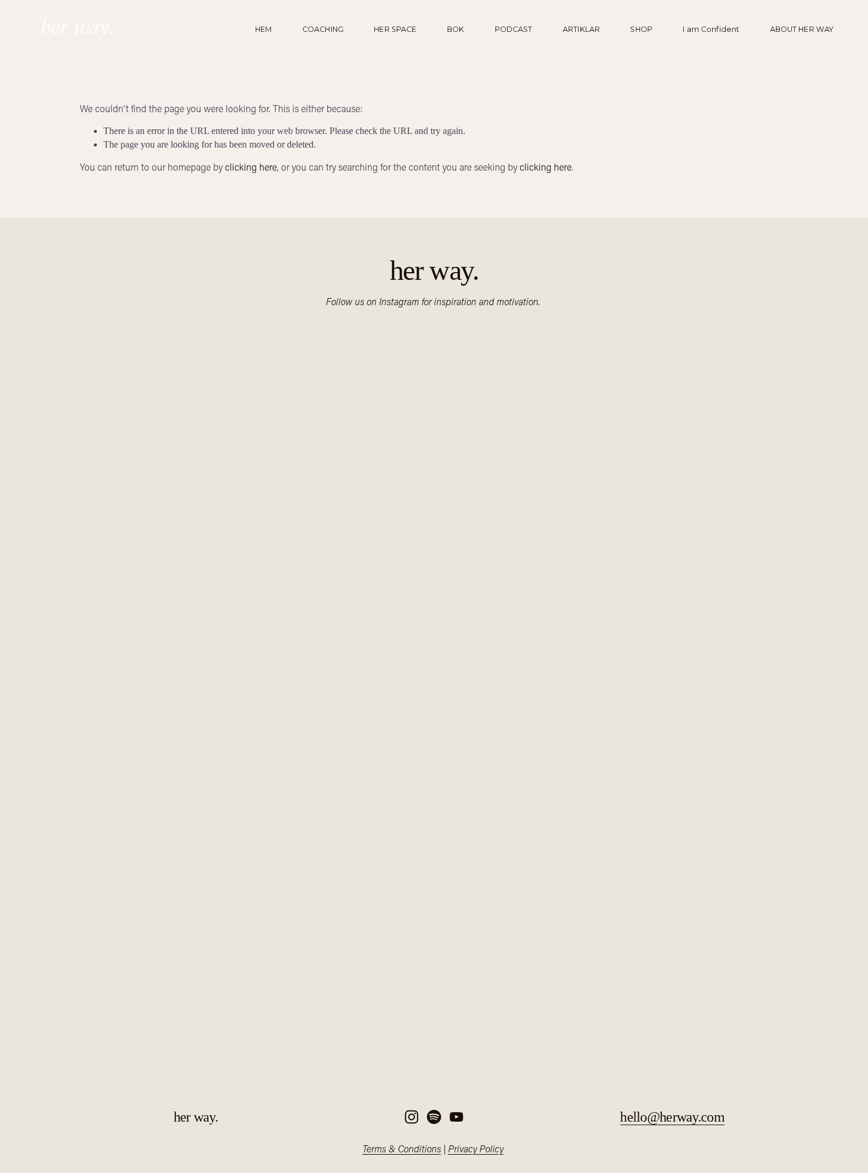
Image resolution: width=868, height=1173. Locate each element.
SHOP (641, 29)
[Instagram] (411, 1117)
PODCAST (514, 29)
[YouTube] (456, 1117)
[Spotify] (434, 1117)
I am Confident (711, 29)
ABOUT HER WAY (802, 29)
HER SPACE (395, 29)
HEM (263, 29)
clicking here (251, 167)
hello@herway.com (672, 1117)
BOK (455, 29)
